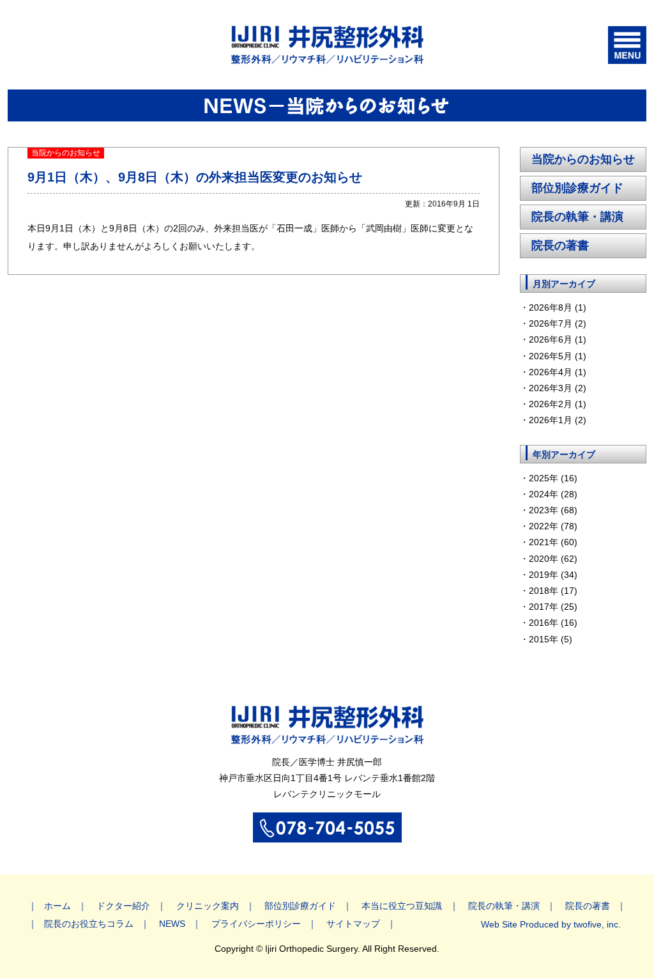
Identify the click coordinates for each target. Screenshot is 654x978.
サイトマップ (353, 924)
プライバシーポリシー (256, 924)
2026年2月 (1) (557, 404)
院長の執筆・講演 (577, 216)
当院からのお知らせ (583, 159)
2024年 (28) (553, 494)
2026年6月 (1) (557, 339)
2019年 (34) (553, 575)
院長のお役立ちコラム (88, 924)
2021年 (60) (553, 542)
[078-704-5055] (327, 835)
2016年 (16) (553, 622)
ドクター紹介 (123, 906)
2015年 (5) (550, 639)
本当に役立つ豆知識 (401, 906)
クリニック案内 (207, 906)
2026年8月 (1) (557, 307)
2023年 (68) (553, 510)
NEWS (172, 924)
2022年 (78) (553, 526)
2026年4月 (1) (557, 372)
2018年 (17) (553, 591)
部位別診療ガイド (577, 188)
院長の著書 (560, 245)
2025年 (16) (553, 478)
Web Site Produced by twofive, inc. (551, 924)
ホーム (57, 906)
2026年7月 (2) (557, 323)
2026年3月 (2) (557, 388)
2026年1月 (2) (557, 420)
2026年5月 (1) (557, 356)
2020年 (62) (553, 559)
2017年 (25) (553, 607)
